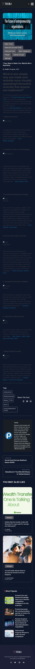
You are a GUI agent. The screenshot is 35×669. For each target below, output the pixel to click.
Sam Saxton (16, 336)
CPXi (26, 181)
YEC (11, 400)
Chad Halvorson (17, 271)
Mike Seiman (19, 181)
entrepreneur (8, 392)
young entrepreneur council (10, 409)
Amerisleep (13, 227)
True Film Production (15, 380)
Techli (7, 69)
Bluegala (10, 141)
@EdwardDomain (20, 448)
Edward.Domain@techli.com (22, 447)
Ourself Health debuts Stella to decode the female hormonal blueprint (15, 572)
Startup (6, 400)
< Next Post (8, 458)
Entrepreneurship (9, 396)
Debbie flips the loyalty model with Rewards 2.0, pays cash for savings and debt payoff (17, 524)
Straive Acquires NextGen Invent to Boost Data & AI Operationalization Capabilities (21, 623)
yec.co (6, 404)
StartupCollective (15, 108)
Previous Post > (26, 469)
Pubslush (12, 308)
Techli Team (9, 578)
